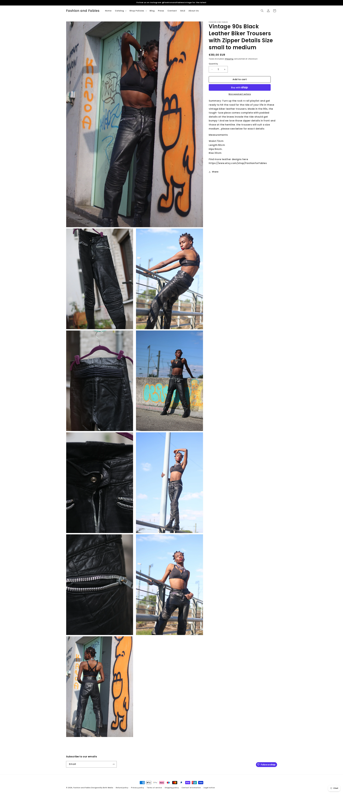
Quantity (213, 64)
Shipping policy (172, 788)
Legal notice (209, 788)
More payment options (240, 94)
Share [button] (215, 172)
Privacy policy (137, 788)
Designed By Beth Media (102, 788)
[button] (120, 11)
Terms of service (154, 788)
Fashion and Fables (82, 788)
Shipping (229, 59)
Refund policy (122, 788)
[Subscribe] (113, 764)
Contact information (191, 788)
